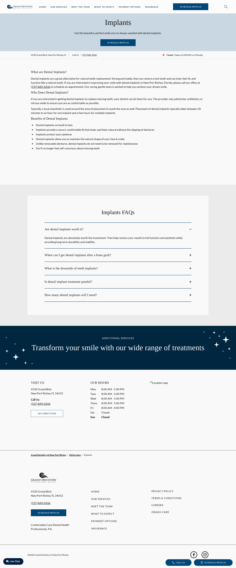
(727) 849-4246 (89, 55)
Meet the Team (80, 7)
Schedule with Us (190, 6)
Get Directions (47, 413)
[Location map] (177, 410)
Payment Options (130, 7)
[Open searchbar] (226, 7)
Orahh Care (160, 512)
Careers (157, 505)
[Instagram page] (205, 554)
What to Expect (104, 7)
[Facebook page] (193, 554)
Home (42, 7)
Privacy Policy (162, 491)
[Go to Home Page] (20, 7)
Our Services (59, 7)
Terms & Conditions (166, 498)
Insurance (151, 7)
